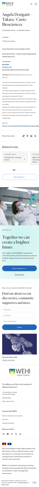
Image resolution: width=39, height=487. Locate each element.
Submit (19, 327)
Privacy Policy (23, 482)
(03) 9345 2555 (6, 398)
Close (34, 482)
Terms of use (5, 484)
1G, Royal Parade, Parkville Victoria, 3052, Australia (9, 393)
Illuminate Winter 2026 (9, 357)
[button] (36, 4)
